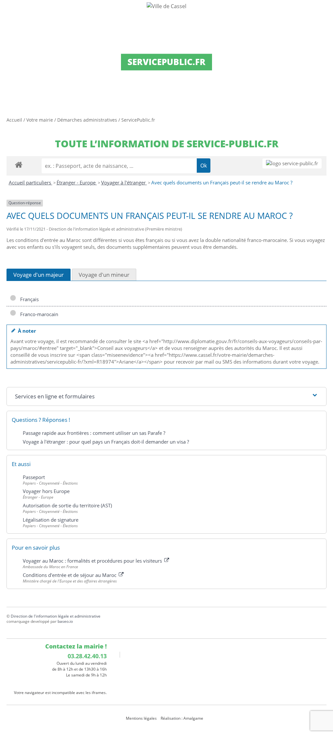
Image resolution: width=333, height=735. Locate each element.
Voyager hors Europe (46, 491)
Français (28, 299)
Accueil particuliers (30, 182)
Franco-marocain (38, 314)
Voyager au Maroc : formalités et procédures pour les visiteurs (93, 560)
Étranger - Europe (77, 182)
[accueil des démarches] (18, 164)
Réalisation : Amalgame (182, 718)
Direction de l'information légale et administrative (55, 616)
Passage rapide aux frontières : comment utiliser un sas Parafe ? (94, 433)
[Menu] (9, 11)
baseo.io (65, 621)
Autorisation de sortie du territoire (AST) (67, 505)
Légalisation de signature (50, 519)
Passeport (34, 477)
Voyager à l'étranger (124, 182)
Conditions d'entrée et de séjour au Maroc (70, 575)
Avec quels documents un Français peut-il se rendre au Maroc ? (221, 182)
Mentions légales (141, 718)
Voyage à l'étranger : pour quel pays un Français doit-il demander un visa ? (106, 441)
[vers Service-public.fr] (292, 163)
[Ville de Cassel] (166, 6)
